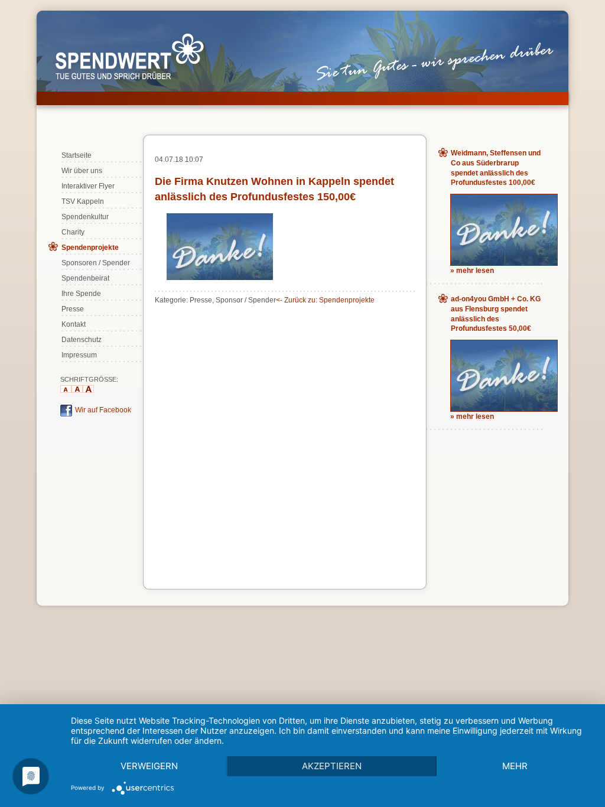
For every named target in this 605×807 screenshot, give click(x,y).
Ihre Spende (81, 293)
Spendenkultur (85, 217)
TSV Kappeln (82, 201)
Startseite (76, 155)
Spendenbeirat (85, 278)
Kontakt (73, 324)
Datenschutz (81, 340)
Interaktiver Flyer (88, 186)
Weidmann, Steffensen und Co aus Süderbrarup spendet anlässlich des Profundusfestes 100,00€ (496, 168)
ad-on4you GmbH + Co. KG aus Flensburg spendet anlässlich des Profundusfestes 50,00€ (496, 314)
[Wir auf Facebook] (66, 414)
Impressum (79, 355)
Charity (72, 232)
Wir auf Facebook (103, 410)
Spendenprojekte (90, 247)
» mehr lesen (472, 270)
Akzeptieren (332, 766)
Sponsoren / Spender (95, 263)
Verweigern (149, 766)
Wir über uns (81, 171)
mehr (515, 766)
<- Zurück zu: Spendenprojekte (325, 300)
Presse (72, 309)
